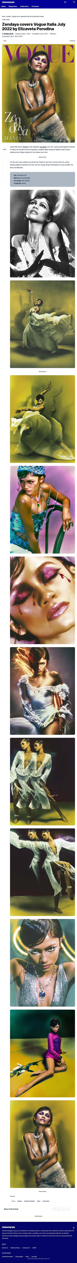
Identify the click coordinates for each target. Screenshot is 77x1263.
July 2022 (43, 147)
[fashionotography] (8, 2)
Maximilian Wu (8, 34)
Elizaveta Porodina (29, 1201)
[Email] (16, 41)
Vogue (38, 1201)
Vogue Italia (46, 1201)
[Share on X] (9, 41)
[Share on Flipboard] (13, 41)
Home (3, 16)
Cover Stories (6, 19)
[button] (61, 2)
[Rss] (73, 1228)
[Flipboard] (70, 1228)
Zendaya (8, 16)
